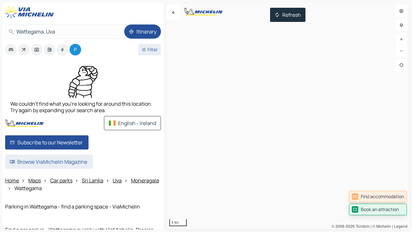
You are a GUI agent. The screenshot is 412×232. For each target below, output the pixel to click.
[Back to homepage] (31, 12)
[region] (287, 116)
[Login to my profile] (401, 11)
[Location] (401, 65)
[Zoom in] (401, 39)
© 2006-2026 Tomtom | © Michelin (361, 226)
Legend (400, 226)
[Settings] (401, 25)
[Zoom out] (401, 51)
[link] (378, 196)
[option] (11, 49)
